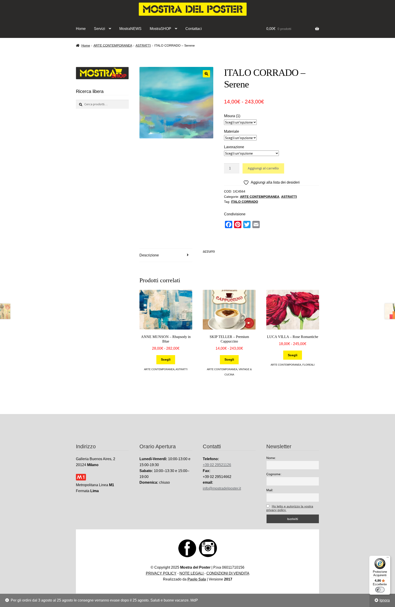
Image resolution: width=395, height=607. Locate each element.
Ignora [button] (384, 600)
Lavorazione (234, 147)
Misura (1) (232, 116)
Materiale (231, 131)
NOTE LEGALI (191, 573)
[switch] (379, 589)
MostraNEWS (130, 29)
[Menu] (387, 558)
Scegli (166, 359)
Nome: (271, 458)
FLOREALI (308, 364)
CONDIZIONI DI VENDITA (227, 573)
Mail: (269, 490)
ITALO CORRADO (244, 201)
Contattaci (193, 29)
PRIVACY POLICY (161, 573)
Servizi (99, 29)
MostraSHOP (160, 29)
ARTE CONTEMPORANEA (112, 45)
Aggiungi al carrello (263, 168)
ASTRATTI (143, 45)
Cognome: (273, 474)
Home (81, 29)
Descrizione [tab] (149, 255)
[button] (206, 73)
